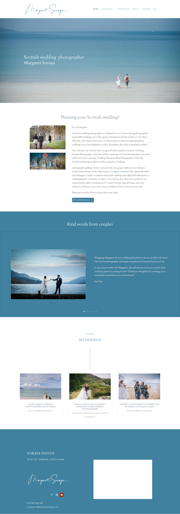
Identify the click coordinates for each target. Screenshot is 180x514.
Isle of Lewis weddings (83, 413)
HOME (95, 9)
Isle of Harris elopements (40, 411)
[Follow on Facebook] (52, 495)
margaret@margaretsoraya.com (43, 507)
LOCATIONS (107, 9)
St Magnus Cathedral (119, 171)
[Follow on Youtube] (62, 495)
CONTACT (146, 9)
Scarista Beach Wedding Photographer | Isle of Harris (40, 405)
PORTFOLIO (123, 9)
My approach (81, 200)
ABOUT (135, 9)
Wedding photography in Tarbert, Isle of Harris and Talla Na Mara (139, 405)
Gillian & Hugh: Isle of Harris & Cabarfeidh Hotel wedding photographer (90, 406)
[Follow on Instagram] (57, 495)
